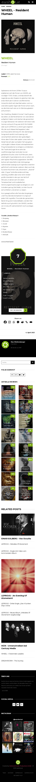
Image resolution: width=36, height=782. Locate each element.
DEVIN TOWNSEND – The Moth (25, 452)
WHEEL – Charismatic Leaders (12, 654)
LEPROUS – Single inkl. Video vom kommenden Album (13, 552)
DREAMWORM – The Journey (12, 661)
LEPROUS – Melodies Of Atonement (14, 544)
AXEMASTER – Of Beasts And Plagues (8, 467)
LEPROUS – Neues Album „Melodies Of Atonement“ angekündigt (15, 614)
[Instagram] (9, 322)
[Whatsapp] (14, 322)
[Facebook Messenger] (18, 322)
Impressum (19, 773)
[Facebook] (5, 322)
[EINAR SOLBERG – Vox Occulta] (18, 525)
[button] (7, 726)
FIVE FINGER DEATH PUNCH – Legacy (8, 496)
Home (3, 6)
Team (4, 773)
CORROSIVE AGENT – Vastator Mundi (26, 409)
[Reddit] (22, 322)
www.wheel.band (7, 242)
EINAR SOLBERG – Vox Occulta (16, 538)
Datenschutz (29, 773)
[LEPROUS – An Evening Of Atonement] (18, 576)
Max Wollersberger (18, 342)
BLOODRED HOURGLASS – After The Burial (26, 496)
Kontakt (10, 773)
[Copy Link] (27, 322)
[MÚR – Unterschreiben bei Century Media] (18, 632)
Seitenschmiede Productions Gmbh (20, 766)
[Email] (31, 322)
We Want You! (18, 775)
